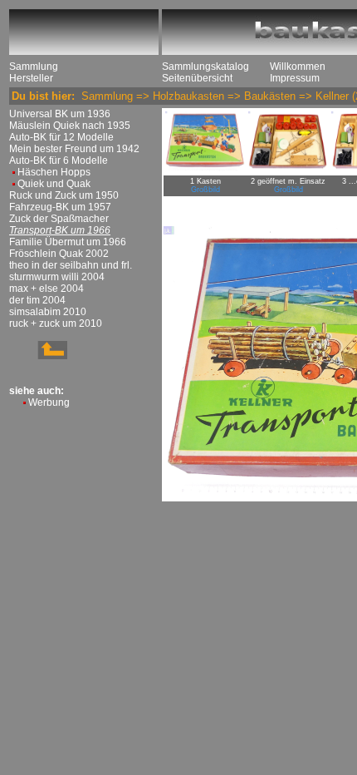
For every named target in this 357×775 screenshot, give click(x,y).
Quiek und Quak (53, 184)
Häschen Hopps (53, 172)
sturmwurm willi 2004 (57, 277)
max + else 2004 (46, 288)
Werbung (49, 402)
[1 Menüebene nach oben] (38, 356)
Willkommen (297, 66)
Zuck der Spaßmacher (59, 219)
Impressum (295, 78)
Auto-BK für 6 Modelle (58, 160)
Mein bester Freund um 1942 (74, 149)
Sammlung (33, 66)
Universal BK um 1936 (59, 114)
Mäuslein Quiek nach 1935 (69, 125)
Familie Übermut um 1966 (67, 242)
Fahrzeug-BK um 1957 (60, 207)
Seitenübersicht (197, 78)
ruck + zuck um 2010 (55, 323)
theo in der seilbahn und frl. (70, 265)
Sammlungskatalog (205, 66)
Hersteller (31, 78)
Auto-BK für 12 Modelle (61, 137)
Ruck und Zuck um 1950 (64, 195)
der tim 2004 (37, 300)
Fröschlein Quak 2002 (59, 253)
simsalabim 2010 (47, 312)
